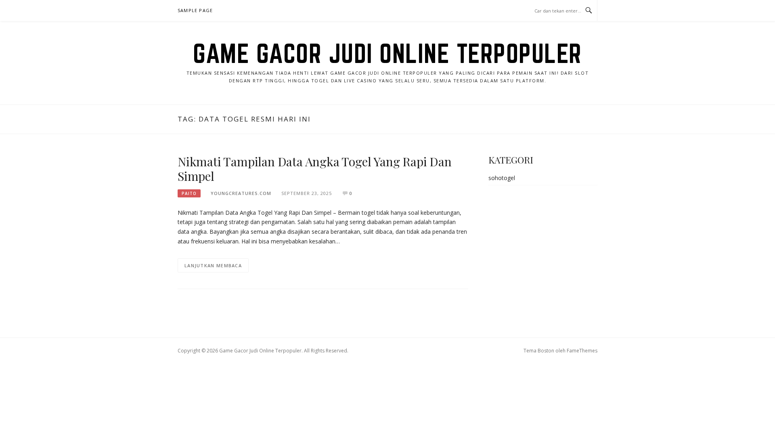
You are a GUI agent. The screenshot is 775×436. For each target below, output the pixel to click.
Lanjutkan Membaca (213, 265)
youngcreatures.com (241, 193)
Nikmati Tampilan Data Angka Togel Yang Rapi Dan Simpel (315, 168)
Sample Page (195, 10)
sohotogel (501, 178)
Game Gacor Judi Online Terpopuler (387, 53)
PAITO (189, 193)
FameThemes (582, 350)
